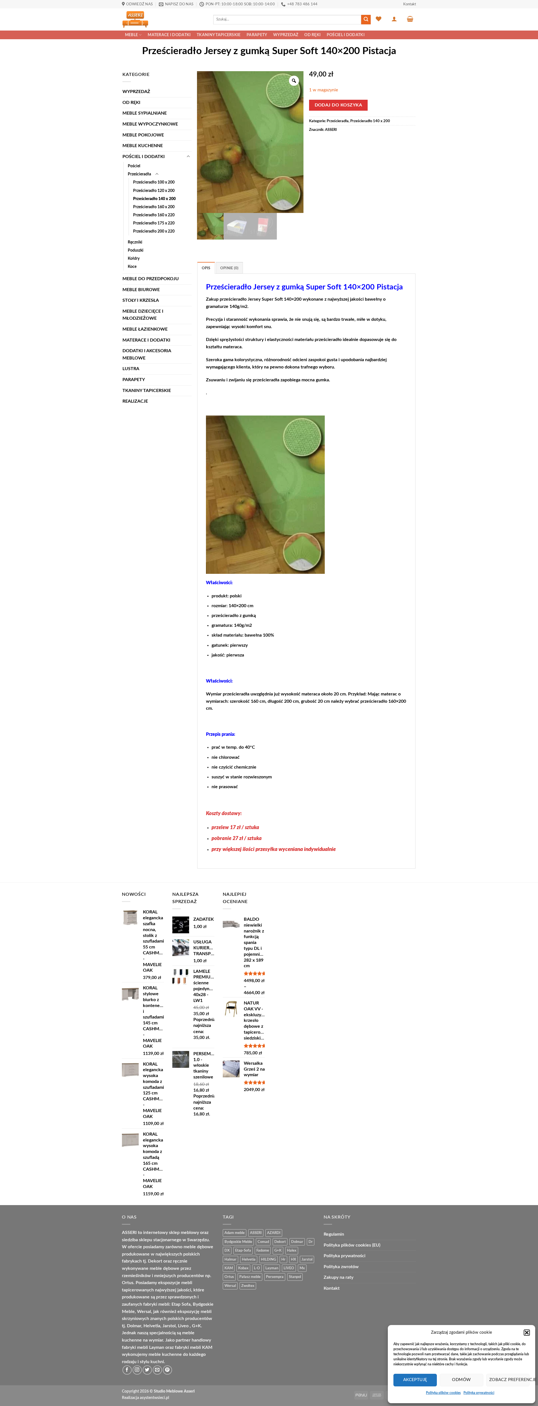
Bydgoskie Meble (238, 1241)
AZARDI (273, 1233)
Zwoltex (247, 1285)
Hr (283, 1259)
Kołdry (134, 258)
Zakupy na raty (338, 1277)
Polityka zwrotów (341, 1267)
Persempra (275, 1277)
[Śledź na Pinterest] (167, 1370)
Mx (302, 1268)
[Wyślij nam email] (157, 1370)
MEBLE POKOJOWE (143, 135)
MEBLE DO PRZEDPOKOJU (150, 279)
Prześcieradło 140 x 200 (154, 199)
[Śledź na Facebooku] (127, 1370)
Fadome (262, 1250)
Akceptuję (415, 1380)
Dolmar (297, 1241)
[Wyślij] (366, 19)
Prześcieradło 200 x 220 (154, 231)
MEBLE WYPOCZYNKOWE (150, 124)
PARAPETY (257, 35)
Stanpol (295, 1277)
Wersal (230, 1285)
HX (293, 1259)
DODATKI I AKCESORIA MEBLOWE (146, 354)
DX (227, 1250)
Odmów (461, 1380)
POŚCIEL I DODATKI (346, 35)
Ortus (229, 1277)
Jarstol (307, 1259)
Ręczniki (135, 242)
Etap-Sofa (243, 1250)
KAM (228, 1268)
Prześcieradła (139, 174)
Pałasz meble (250, 1277)
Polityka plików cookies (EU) (352, 1245)
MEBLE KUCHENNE (142, 145)
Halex (291, 1250)
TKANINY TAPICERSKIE (218, 35)
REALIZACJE (135, 401)
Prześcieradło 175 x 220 (154, 223)
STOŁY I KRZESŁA (140, 300)
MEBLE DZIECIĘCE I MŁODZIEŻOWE (142, 315)
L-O (257, 1268)
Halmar (230, 1259)
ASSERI (331, 129)
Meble (131, 35)
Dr (311, 1241)
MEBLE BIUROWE (141, 289)
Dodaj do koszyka (338, 105)
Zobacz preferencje (509, 1380)
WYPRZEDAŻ (285, 35)
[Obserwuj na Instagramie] (137, 1370)
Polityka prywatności (478, 1393)
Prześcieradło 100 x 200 (154, 182)
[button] (527, 1332)
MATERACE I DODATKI (169, 35)
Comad (263, 1241)
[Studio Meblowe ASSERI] (163, 19)
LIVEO (289, 1268)
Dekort (280, 1241)
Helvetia (249, 1259)
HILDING (268, 1259)
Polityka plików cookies (443, 1393)
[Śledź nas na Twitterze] (147, 1370)
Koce (132, 267)
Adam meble (234, 1233)
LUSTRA (130, 368)
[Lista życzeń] (378, 18)
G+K (278, 1250)
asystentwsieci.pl (154, 1398)
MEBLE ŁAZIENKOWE (145, 329)
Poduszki (135, 250)
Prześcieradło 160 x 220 (154, 215)
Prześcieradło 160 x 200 (154, 207)
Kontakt (409, 4)
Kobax (243, 1268)
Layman (271, 1268)
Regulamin (334, 1234)
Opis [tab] (206, 268)
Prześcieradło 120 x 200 (154, 191)
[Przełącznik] (188, 156)
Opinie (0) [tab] (229, 268)
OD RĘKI (312, 35)
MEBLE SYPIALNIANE (144, 113)
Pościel (134, 166)
